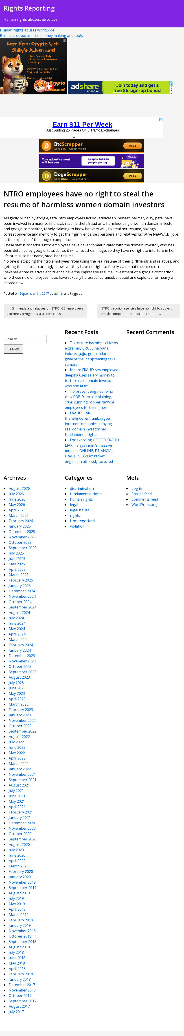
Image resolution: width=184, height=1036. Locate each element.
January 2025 (20, 585)
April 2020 (17, 860)
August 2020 (19, 844)
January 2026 (20, 526)
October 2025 (20, 542)
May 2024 (17, 628)
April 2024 (17, 634)
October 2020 (20, 833)
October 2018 (20, 936)
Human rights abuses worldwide (27, 30)
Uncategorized (82, 520)
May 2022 (17, 752)
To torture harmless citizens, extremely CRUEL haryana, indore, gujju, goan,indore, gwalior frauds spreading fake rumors (92, 353)
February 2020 (21, 871)
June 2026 (17, 499)
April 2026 (17, 510)
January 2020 (20, 876)
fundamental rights (86, 493)
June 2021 (17, 795)
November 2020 (22, 828)
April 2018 (17, 968)
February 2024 (21, 644)
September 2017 (22, 1000)
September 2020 (22, 839)
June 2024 (17, 623)
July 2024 (16, 617)
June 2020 (17, 855)
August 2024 (19, 612)
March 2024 (18, 639)
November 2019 (22, 882)
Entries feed (141, 493)
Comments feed (144, 499)
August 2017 (19, 1006)
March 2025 (18, 574)
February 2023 (21, 709)
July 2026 (16, 493)
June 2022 (17, 747)
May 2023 (17, 693)
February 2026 (21, 520)
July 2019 (16, 898)
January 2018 (20, 979)
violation (77, 526)
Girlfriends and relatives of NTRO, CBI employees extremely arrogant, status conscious (45, 311)
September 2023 (22, 671)
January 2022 (20, 768)
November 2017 (22, 990)
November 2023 (22, 661)
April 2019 (17, 909)
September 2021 (22, 779)
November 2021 (22, 774)
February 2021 (21, 812)
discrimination (82, 488)
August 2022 (19, 736)
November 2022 (22, 720)
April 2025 (17, 569)
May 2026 (17, 504)
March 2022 (18, 763)
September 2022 (22, 731)
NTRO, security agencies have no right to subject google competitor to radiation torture (136, 311)
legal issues (80, 510)
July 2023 (16, 682)
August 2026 (19, 488)
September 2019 (22, 887)
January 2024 (20, 650)
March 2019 (18, 914)
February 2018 (21, 973)
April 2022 (17, 758)
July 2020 (16, 849)
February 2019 (21, 920)
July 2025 (16, 553)
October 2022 (20, 725)
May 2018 (17, 963)
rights (75, 515)
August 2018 (19, 947)
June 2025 (17, 558)
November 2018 (22, 930)
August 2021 (19, 785)
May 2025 (17, 563)
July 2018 (16, 952)
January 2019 (20, 925)
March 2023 (18, 704)
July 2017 (16, 1011)
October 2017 (20, 995)
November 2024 (22, 596)
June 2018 (17, 957)
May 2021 (17, 801)
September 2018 (22, 941)
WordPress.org (144, 504)
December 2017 (22, 984)
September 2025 (22, 547)
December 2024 (22, 590)
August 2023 (19, 677)
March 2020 (18, 866)
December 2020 (22, 822)
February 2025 (21, 580)
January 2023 (20, 715)
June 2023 (17, 688)
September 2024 (22, 607)
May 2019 (17, 903)
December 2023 (22, 655)
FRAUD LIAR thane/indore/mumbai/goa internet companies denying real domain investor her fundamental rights (88, 423)
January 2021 (20, 817)
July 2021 (16, 790)
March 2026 (18, 515)
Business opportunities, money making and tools (41, 35)
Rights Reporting (29, 8)
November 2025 (22, 537)
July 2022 (16, 742)
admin (58, 293)
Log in (136, 488)
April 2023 (17, 698)
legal (74, 504)
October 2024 (20, 601)
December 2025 (22, 531)
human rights (81, 499)
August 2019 (19, 893)
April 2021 (17, 806)
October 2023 (20, 666)
